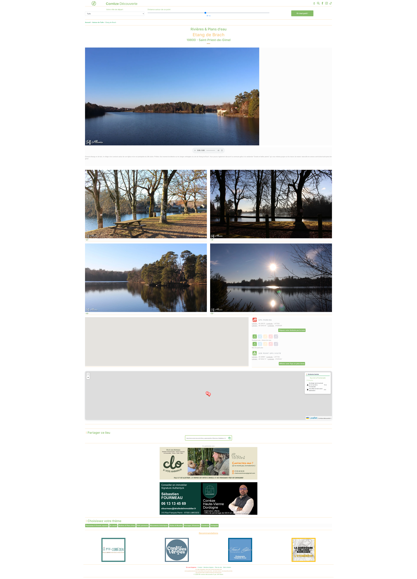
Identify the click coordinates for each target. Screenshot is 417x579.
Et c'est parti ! (302, 13)
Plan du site (218, 567)
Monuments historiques (159, 525)
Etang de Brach (110, 22)
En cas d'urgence (191, 567)
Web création (227, 567)
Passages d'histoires (192, 525)
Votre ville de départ (114, 9)
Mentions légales (209, 567)
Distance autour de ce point (159, 9)
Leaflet (313, 417)
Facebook (205, 525)
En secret (113, 525)
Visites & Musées (176, 525)
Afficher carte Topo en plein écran (291, 363)
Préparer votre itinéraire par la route (292, 330)
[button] (207, 393)
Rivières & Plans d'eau (127, 525)
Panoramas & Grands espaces (97, 525)
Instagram (214, 525)
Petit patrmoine (142, 525)
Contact (200, 567)
